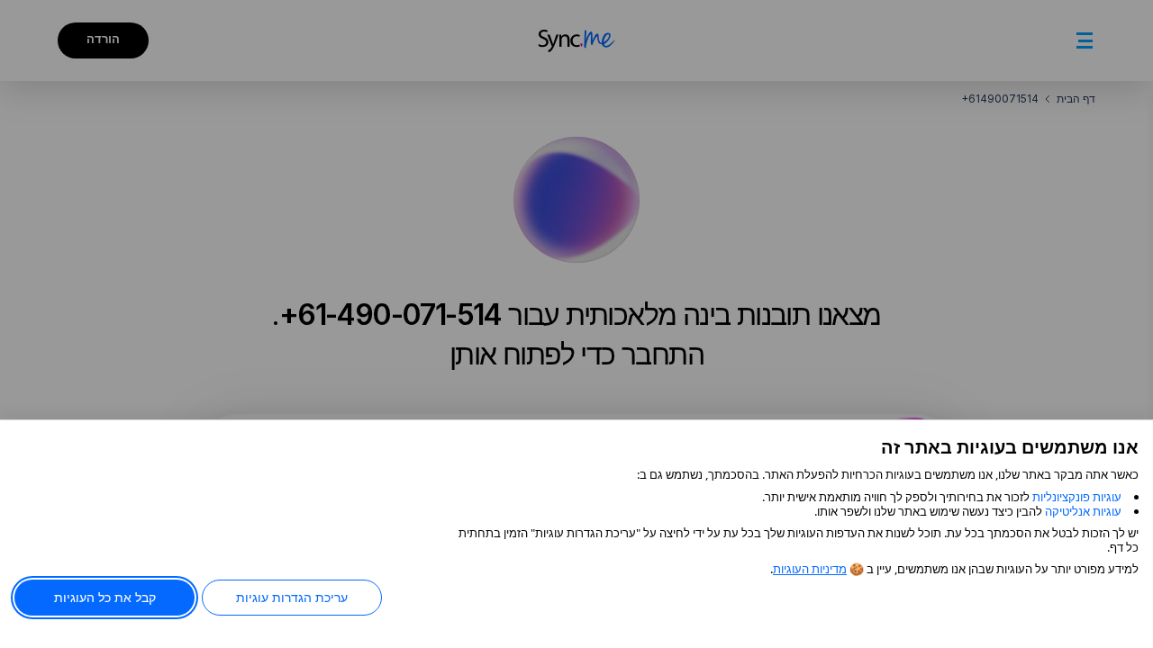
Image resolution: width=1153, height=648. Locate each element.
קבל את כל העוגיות (105, 597)
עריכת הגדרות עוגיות (292, 597)
